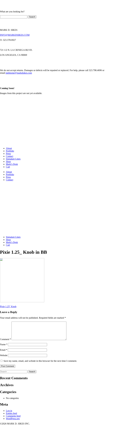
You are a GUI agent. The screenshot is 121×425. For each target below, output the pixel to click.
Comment (5, 339)
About (9, 148)
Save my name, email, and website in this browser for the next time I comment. (40, 361)
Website (3, 355)
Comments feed (13, 416)
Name (3, 344)
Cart (8, 167)
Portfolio (10, 151)
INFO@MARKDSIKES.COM (15, 35)
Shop (8, 161)
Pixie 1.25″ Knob (8, 306)
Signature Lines (13, 159)
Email (3, 350)
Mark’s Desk (12, 164)
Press (8, 153)
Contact (9, 156)
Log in (9, 410)
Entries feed (11, 413)
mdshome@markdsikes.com (19, 73)
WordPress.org (13, 418)
